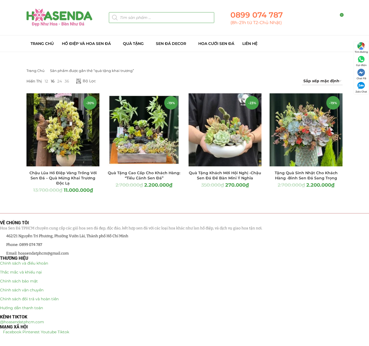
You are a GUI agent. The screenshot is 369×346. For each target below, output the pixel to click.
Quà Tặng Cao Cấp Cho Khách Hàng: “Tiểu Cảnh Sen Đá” (144, 175)
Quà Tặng (133, 43)
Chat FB (361, 78)
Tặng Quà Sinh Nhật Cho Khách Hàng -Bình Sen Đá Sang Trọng (306, 175)
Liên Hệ (249, 43)
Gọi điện (361, 65)
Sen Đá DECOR (171, 43)
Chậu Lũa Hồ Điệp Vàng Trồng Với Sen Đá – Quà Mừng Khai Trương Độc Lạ (63, 178)
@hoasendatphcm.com (22, 321)
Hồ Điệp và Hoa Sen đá (86, 43)
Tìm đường (361, 51)
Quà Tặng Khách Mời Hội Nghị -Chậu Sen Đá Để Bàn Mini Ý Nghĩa (225, 175)
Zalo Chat (361, 91)
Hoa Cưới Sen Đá (216, 43)
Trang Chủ (42, 43)
